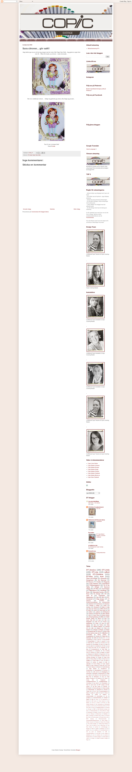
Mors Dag (106, 631)
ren (106, 696)
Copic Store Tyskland (93, 477)
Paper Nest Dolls (36, 155)
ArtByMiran (105, 633)
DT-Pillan (101, 600)
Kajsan (95, 712)
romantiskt (97, 646)
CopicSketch (105, 583)
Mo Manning (102, 580)
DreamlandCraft (95, 649)
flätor (93, 728)
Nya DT (99, 639)
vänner (107, 652)
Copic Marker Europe (93, 467)
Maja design (100, 599)
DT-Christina (98, 574)
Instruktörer (105, 683)
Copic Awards (102, 701)
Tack (102, 660)
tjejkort (99, 628)
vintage (92, 738)
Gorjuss (107, 707)
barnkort (96, 726)
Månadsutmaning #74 (93, 48)
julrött (104, 605)
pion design (105, 733)
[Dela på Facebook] (42, 153)
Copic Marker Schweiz (94, 465)
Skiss (101, 644)
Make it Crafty (105, 607)
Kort (101, 576)
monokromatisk (90, 696)
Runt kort (105, 658)
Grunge (89, 709)
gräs (98, 652)
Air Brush (95, 675)
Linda (53, 146)
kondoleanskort (104, 730)
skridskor (88, 697)
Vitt (108, 610)
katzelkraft (88, 673)
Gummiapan (105, 588)
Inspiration (102, 595)
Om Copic (31, 39)
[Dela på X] (41, 153)
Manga (92, 713)
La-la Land (105, 712)
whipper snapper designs (102, 738)
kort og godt (90, 731)
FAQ (98, 39)
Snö (95, 625)
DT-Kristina (89, 634)
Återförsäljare (90, 39)
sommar (88, 607)
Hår (103, 597)
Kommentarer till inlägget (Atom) (40, 211)
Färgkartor (102, 680)
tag (103, 623)
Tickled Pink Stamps (103, 723)
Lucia (87, 713)
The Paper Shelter (92, 723)
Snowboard (99, 521)
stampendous (89, 736)
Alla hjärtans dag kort (94, 633)
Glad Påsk (104, 649)
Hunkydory (90, 712)
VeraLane (105, 670)
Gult (95, 639)
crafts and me (96, 671)
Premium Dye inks (104, 717)
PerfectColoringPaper (92, 602)
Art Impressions (104, 699)
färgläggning (105, 671)
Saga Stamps (93, 668)
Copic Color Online (93, 463)
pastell (103, 641)
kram (87, 646)
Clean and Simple (91, 578)
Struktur (106, 689)
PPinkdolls (88, 688)
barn (99, 620)
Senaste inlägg (27, 209)
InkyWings (103, 590)
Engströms (102, 654)
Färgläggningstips (103, 681)
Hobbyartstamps (94, 710)
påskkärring (102, 673)
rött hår (103, 646)
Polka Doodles (106, 688)
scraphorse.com (92, 545)
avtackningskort (104, 691)
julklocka (97, 730)
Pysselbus (91, 532)
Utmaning (103, 578)
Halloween (99, 604)
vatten (87, 738)
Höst (105, 628)
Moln (87, 715)
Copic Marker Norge (93, 469)
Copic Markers (93, 583)
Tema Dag (102, 610)
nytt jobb (98, 733)
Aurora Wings (96, 663)
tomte (95, 638)
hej (107, 728)
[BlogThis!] (39, 153)
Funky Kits (90, 680)
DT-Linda (30, 155)
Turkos (101, 625)
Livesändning (89, 650)
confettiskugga (104, 726)
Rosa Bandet (106, 639)
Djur (105, 620)
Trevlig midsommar (100, 552)
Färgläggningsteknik (91, 681)
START (23, 39)
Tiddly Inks (105, 636)
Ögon (87, 739)
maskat (94, 662)
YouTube (88, 671)
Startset (97, 722)
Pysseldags (95, 644)
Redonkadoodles (102, 718)
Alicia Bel (90, 642)
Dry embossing (99, 704)
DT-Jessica (91, 570)
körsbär (88, 694)
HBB (94, 709)
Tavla (98, 641)
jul (92, 730)
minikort (104, 694)
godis (92, 692)
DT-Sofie (88, 610)
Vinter (96, 623)
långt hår (97, 613)
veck (108, 641)
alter (92, 628)
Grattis (99, 582)
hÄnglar (97, 587)
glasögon (102, 728)
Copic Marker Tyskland (94, 473)
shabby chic (99, 735)
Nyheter (99, 667)
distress (93, 652)
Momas (92, 715)
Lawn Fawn (93, 684)
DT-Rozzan (89, 582)
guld (97, 692)
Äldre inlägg (77, 209)
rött (89, 615)
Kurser (105, 621)
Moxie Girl (97, 715)
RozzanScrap (92, 551)
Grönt (95, 610)
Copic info (102, 665)
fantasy (88, 728)
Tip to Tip (95, 691)
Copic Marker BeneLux (94, 475)
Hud (91, 655)
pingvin (100, 662)
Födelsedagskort (94, 585)
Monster (105, 686)
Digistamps (89, 597)
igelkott (87, 730)
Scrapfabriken (90, 636)
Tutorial (91, 613)
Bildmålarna (93, 590)
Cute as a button (96, 702)
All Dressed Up (104, 675)
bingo (87, 692)
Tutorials (80, 39)
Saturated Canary (98, 592)
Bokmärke (96, 676)
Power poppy (95, 717)
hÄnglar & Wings (94, 605)
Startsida (52, 209)
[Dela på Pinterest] (44, 153)
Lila (97, 597)
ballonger (88, 638)
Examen (97, 642)
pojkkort (98, 612)
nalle (106, 731)
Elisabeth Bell (91, 631)
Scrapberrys (104, 668)
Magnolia (106, 582)
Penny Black (94, 658)
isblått (102, 652)
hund (101, 692)
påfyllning (88, 735)
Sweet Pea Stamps (105, 722)
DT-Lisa (95, 572)
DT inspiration (102, 647)
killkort (90, 612)
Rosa (87, 592)
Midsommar (98, 713)
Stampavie (99, 689)
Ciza (103, 676)
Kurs (100, 712)
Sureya (98, 636)
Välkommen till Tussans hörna (96, 520)
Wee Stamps (106, 613)
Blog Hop (88, 676)
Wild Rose (103, 725)
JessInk (103, 642)
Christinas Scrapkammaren (96, 507)
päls (106, 662)
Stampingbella (97, 670)
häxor (106, 692)
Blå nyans (94, 701)
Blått (102, 617)
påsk (92, 646)
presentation (100, 696)
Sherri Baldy (105, 720)
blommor (107, 604)
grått (107, 660)
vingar (108, 673)
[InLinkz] (87, 485)
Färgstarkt (89, 621)
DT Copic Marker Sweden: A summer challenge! (100, 536)
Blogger (78, 750)
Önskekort (96, 607)
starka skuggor (97, 736)
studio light (105, 736)
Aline (97, 699)
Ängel (87, 699)
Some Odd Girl (90, 620)
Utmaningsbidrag (93, 617)
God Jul (97, 621)
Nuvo (103, 715)
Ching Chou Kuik (92, 647)
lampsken (99, 731)
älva (92, 699)
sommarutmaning (97, 697)
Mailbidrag (89, 623)
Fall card (94, 705)
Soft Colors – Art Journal (94, 502)
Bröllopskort (106, 612)
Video (106, 644)
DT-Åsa (89, 576)
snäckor (106, 735)
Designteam (90, 580)
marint (96, 694)
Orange (99, 657)
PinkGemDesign (97, 688)
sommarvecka (105, 602)
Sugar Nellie (96, 660)
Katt (87, 684)
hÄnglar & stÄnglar (98, 629)
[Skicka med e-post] (37, 153)
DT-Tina (104, 702)
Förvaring (88, 683)
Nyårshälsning (106, 667)
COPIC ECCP (103, 608)
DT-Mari (96, 588)
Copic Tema (96, 615)
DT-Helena (98, 678)
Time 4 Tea (89, 725)
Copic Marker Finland (93, 471)
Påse (100, 658)
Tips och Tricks (93, 608)
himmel (88, 662)
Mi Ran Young (96, 686)
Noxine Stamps (91, 667)
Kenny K (100, 631)
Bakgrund (90, 654)
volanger (106, 697)
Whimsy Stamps (98, 626)
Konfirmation (97, 655)
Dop (105, 618)
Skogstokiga (89, 670)
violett (89, 675)
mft (105, 594)
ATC (104, 637)
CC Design (96, 594)
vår (100, 638)
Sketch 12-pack (89, 722)
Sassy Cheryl (102, 634)
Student (88, 629)
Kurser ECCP (41, 39)
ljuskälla (95, 673)
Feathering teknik (102, 705)
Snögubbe (97, 650)
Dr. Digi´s (105, 678)
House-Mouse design (104, 710)
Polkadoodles (91, 689)
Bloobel (96, 654)
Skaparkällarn (91, 641)
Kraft (103, 655)
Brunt (99, 618)
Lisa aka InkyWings (93, 501)
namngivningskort (90, 733)
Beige (107, 629)
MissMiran (105, 713)
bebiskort (91, 604)
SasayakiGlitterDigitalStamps (92, 720)
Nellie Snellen (105, 615)
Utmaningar (71, 39)
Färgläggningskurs (100, 707)
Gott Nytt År (96, 683)
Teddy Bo (88, 691)
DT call (107, 665)
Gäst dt (89, 595)
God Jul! (98, 508)
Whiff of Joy (96, 725)
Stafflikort (88, 660)
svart (108, 646)
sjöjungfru (88, 663)
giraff (97, 728)
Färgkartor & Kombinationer (56, 39)
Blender (88, 701)
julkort (107, 572)
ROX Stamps (90, 718)
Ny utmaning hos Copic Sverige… (96, 546)
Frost (93, 707)
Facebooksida (90, 217)
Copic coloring (94, 665)
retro (94, 735)
